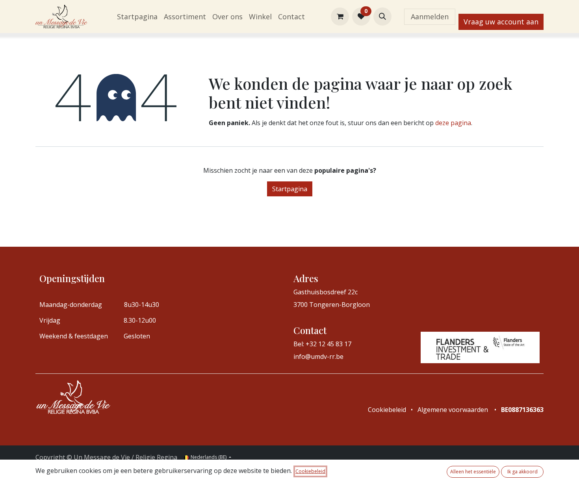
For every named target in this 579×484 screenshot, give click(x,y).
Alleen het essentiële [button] (473, 471)
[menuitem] (137, 16)
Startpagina (289, 189)
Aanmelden (430, 16)
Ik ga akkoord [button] (522, 471)
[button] (382, 16)
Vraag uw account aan (501, 21)
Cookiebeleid (310, 471)
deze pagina (453, 122)
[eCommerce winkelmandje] (340, 16)
